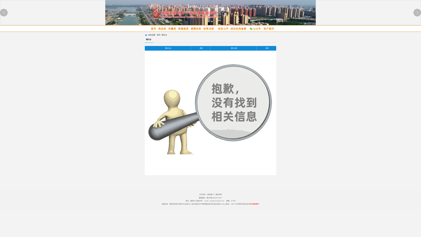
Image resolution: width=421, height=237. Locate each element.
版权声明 (219, 194)
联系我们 (210, 194)
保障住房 (196, 28)
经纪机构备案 (238, 28)
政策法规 (208, 28)
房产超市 (269, 28)
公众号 (257, 28)
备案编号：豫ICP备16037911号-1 (210, 198)
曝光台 (164, 35)
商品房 (162, 28)
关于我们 (202, 194)
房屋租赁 (183, 28)
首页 (153, 28)
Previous (4, 12)
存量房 (172, 28)
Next (417, 12)
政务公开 (223, 28)
